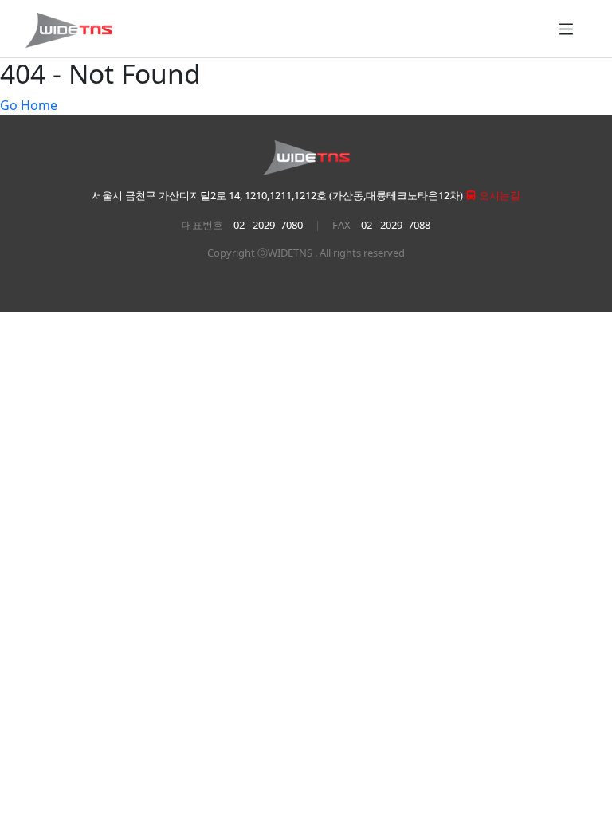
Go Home (28, 105)
